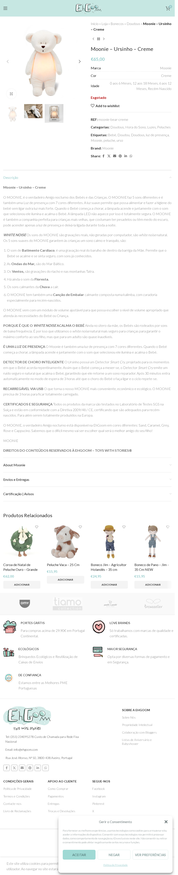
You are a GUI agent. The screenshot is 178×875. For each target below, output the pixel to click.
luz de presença (157, 135)
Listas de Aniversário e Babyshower (137, 741)
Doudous (133, 24)
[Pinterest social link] (120, 156)
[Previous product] (93, 39)
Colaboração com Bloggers (139, 732)
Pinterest (98, 803)
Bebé (112, 135)
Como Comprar (58, 788)
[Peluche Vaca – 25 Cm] (65, 541)
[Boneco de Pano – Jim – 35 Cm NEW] (152, 541)
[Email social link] (114, 156)
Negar (114, 855)
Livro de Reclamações (17, 811)
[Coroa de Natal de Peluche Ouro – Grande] (21, 541)
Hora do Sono (135, 127)
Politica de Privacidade (17, 788)
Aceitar (79, 855)
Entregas (53, 803)
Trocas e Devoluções (61, 811)
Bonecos (117, 24)
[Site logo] (87, 7)
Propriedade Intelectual (137, 725)
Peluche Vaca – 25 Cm (63, 565)
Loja (104, 24)
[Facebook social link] (103, 156)
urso (120, 140)
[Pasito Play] (110, 604)
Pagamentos (56, 796)
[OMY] (24, 604)
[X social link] (109, 156)
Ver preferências (150, 855)
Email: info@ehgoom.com (21, 749)
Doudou (123, 135)
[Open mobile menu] (5, 8)
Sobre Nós (129, 717)
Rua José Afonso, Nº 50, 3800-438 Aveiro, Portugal (38, 758)
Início (95, 24)
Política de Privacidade (115, 865)
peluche (109, 140)
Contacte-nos (12, 803)
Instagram (99, 796)
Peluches (164, 127)
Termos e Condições (16, 796)
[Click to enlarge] (11, 94)
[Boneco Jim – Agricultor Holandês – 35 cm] (109, 541)
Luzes (151, 127)
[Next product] (103, 39)
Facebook (98, 788)
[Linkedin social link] (125, 156)
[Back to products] (98, 39)
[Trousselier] (153, 604)
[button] (166, 822)
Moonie (96, 140)
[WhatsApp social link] (131, 156)
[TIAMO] (67, 604)
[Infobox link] (44, 629)
